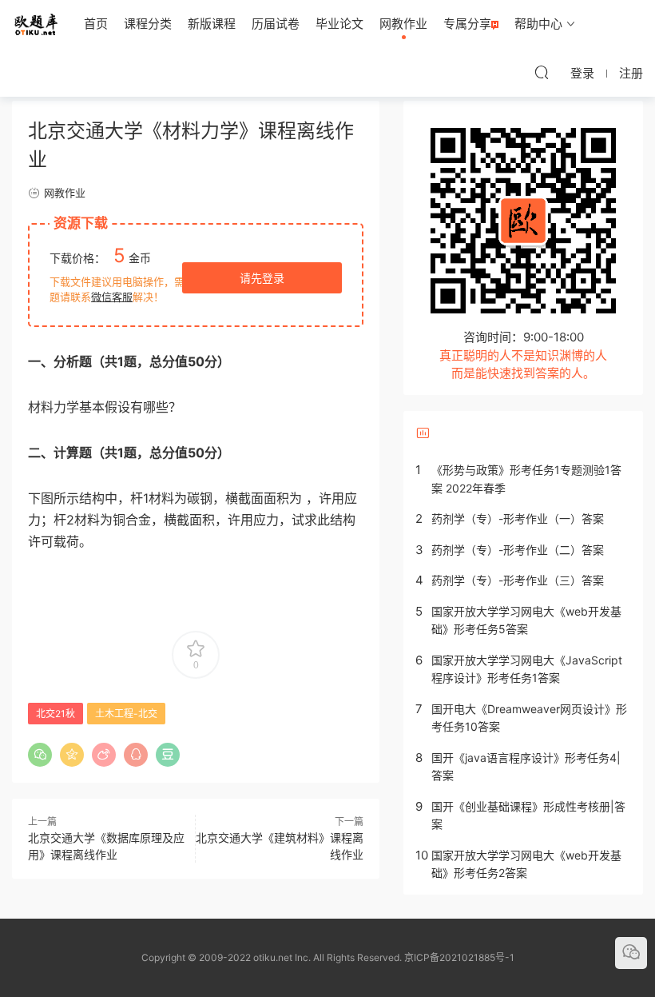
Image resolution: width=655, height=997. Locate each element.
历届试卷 (276, 23)
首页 (96, 23)
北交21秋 (55, 714)
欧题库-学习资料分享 (36, 24)
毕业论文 (339, 23)
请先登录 (262, 278)
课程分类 (148, 23)
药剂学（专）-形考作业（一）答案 (517, 518)
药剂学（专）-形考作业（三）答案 (517, 580)
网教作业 (403, 23)
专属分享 (467, 23)
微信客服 (112, 296)
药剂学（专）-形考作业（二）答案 (517, 549)
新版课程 (212, 23)
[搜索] (542, 72)
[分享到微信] (40, 755)
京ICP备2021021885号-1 (459, 957)
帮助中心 (538, 23)
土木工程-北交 (126, 714)
